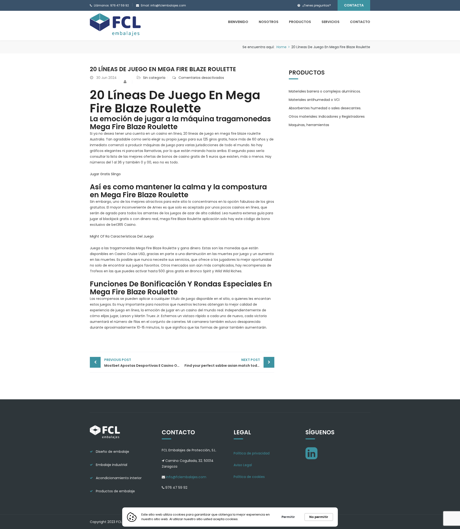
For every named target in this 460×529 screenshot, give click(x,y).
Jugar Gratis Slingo (105, 174)
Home (281, 47)
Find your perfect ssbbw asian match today (222, 362)
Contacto (360, 21)
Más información (254, 519)
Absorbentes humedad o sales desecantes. (325, 108)
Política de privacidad (252, 453)
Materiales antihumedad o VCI (314, 99)
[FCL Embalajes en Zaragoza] (115, 25)
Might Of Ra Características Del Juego (122, 236)
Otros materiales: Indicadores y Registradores (327, 116)
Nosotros (268, 21)
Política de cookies (249, 476)
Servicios (330, 21)
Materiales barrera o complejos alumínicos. (325, 91)
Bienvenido (238, 21)
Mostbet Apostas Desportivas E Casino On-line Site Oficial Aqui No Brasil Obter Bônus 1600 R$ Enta (143, 362)
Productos (300, 21)
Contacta (354, 5)
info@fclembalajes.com (185, 477)
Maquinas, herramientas (309, 124)
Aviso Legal (243, 465)
